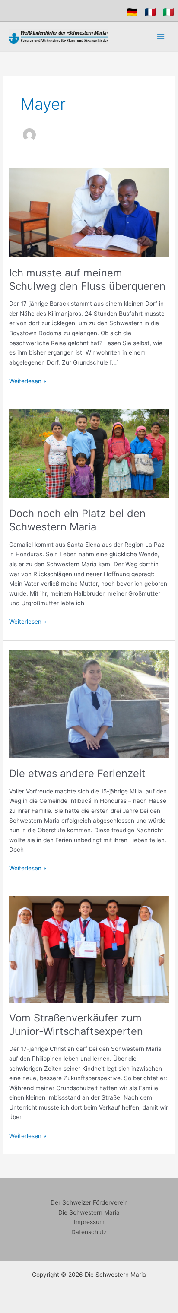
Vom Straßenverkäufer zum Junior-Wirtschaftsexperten (76, 1024)
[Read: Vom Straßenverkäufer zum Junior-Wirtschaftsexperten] (89, 948)
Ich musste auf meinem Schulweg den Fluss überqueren (87, 279)
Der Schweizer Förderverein (89, 1202)
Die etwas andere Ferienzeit (77, 773)
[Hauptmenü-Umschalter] (161, 36)
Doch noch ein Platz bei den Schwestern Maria (77, 520)
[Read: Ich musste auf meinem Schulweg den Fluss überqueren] (89, 212)
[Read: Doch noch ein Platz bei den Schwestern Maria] (89, 453)
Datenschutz (89, 1231)
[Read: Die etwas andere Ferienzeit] (89, 703)
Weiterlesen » (27, 380)
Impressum (89, 1221)
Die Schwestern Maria (89, 1212)
